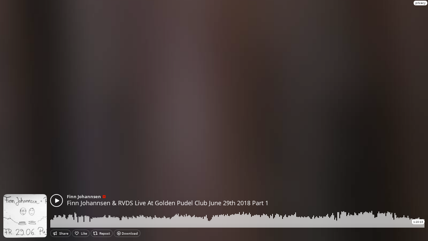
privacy (420, 3)
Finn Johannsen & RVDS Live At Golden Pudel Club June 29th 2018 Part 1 (168, 203)
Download (129, 233)
